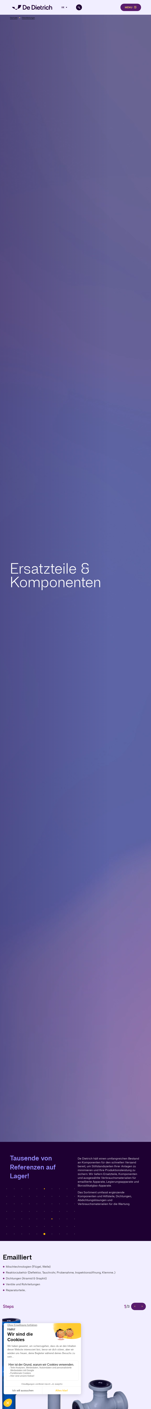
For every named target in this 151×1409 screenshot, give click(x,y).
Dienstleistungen (28, 18)
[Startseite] (32, 7)
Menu (128, 7)
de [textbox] (63, 7)
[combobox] (64, 7)
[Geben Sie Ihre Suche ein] (79, 7)
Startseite (13, 18)
